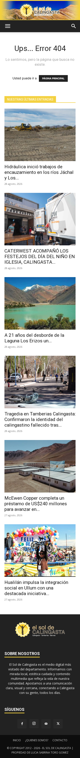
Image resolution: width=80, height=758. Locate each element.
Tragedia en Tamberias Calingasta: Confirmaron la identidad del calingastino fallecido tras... (40, 419)
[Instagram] (34, 723)
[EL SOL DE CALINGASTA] (40, 10)
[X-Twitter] (58, 723)
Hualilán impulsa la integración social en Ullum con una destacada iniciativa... (36, 588)
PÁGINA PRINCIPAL (53, 78)
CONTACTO (59, 740)
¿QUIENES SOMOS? (36, 740)
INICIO (17, 740)
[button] (7, 26)
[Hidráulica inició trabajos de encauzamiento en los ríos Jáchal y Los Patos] (40, 135)
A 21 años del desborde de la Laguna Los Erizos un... (34, 338)
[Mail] (46, 723)
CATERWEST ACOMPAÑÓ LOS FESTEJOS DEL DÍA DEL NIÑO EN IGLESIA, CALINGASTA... (39, 256)
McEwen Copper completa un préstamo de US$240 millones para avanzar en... (35, 503)
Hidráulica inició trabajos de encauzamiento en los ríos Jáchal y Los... (39, 172)
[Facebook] (22, 723)
